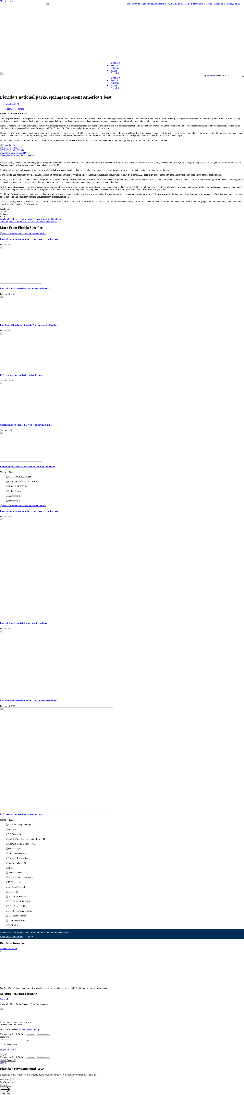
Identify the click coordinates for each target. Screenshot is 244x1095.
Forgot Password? (8, 1049)
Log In (3, 1054)
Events (114, 70)
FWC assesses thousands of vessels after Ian (21, 375)
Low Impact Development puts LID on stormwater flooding (28, 325)
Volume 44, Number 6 (16, 109)
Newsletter (116, 73)
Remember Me (10, 1044)
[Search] (243, 76)
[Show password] (27, 1040)
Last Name (5, 1082)
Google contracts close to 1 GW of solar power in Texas (26, 425)
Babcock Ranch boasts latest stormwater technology (25, 288)
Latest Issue (116, 63)
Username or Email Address (12, 1034)
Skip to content (6, 1)
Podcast (114, 65)
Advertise (115, 68)
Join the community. (31, 1029)
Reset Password (8, 1060)
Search (221, 75)
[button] (206, 75)
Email (3, 1085)
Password (4, 1037)
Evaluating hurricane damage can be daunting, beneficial (27, 466)
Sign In (3, 1063)
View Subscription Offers (11, 936)
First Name (5, 1079)
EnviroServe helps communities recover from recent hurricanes (30, 239)
